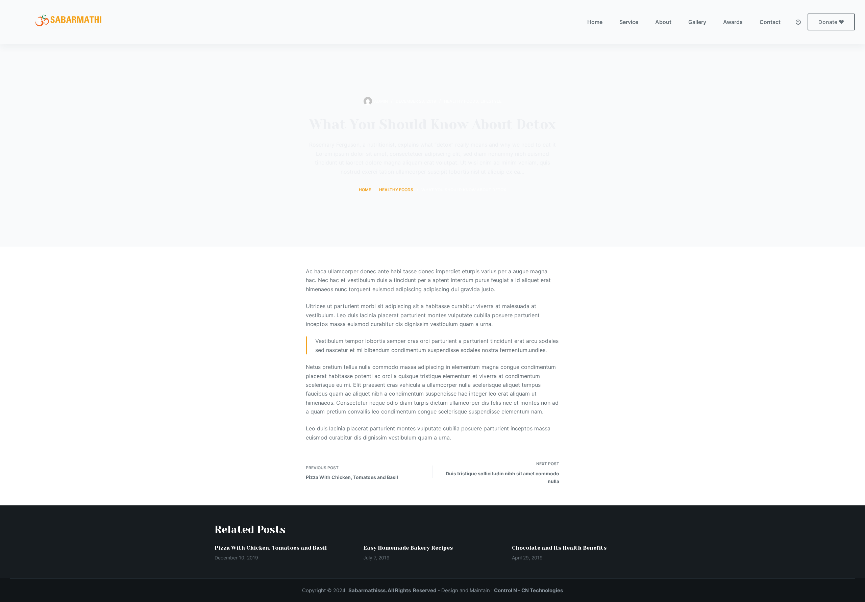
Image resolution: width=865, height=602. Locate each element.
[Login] (798, 22)
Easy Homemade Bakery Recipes (408, 548)
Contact (770, 22)
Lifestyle (490, 101)
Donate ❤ (831, 22)
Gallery (697, 22)
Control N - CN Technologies (528, 590)
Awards (733, 22)
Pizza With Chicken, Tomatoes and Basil (271, 548)
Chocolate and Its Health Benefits (559, 548)
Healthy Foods (461, 101)
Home (594, 22)
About (663, 22)
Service (628, 22)
